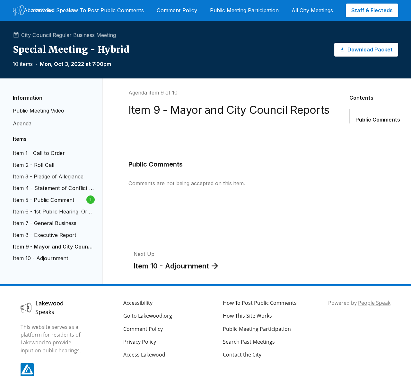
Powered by (359, 302)
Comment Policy (177, 10)
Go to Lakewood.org (147, 315)
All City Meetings (312, 10)
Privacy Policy (139, 341)
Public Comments (377, 119)
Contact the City (242, 354)
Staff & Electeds (372, 10)
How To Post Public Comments (105, 10)
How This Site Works (247, 315)
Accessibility (39, 10)
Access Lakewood (144, 354)
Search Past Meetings (249, 341)
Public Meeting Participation (244, 10)
